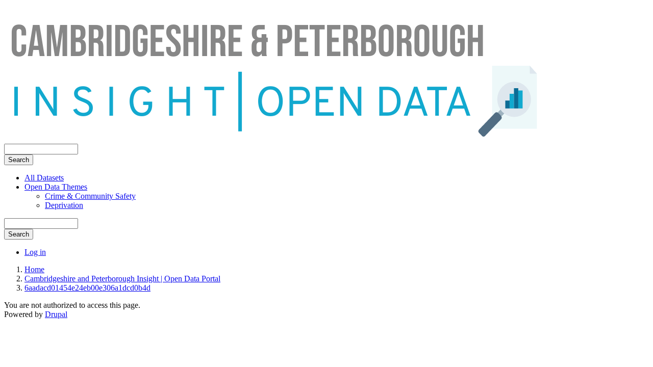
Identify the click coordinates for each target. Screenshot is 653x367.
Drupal (56, 314)
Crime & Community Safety (90, 196)
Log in (35, 252)
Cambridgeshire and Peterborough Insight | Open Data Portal (122, 278)
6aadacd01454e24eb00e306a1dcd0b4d (87, 287)
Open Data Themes (55, 186)
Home (34, 269)
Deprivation (64, 205)
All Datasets (44, 177)
